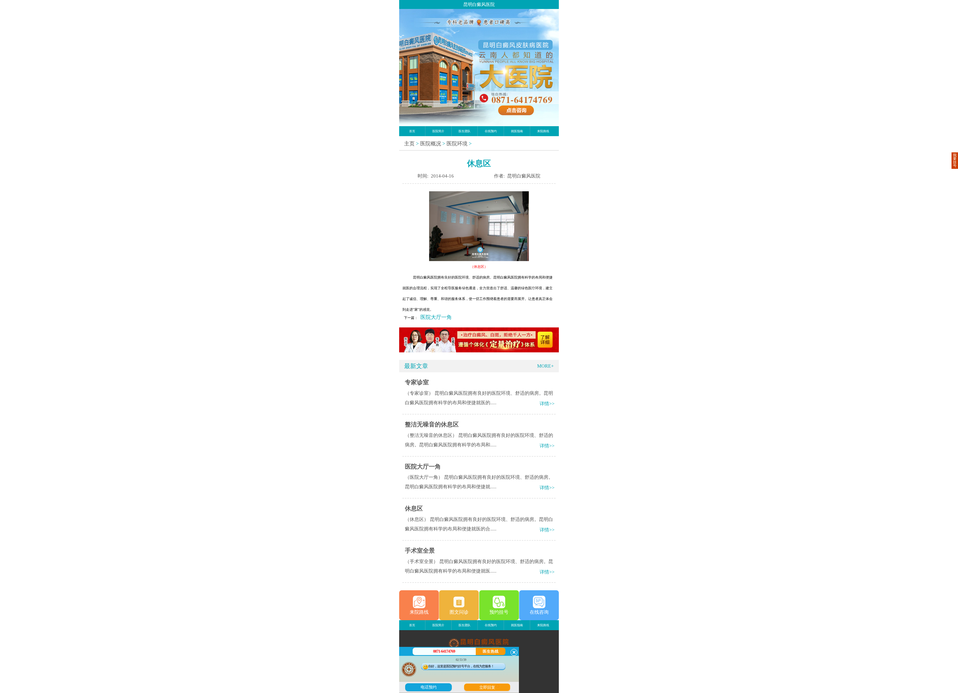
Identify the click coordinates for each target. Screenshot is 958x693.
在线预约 (491, 131)
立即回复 (489, 687)
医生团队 (465, 131)
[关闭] (514, 652)
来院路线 (543, 131)
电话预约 (429, 687)
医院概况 (430, 144)
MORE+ (545, 366)
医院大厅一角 (436, 317)
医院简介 (438, 131)
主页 (409, 144)
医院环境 (457, 144)
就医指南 (517, 131)
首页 (412, 131)
